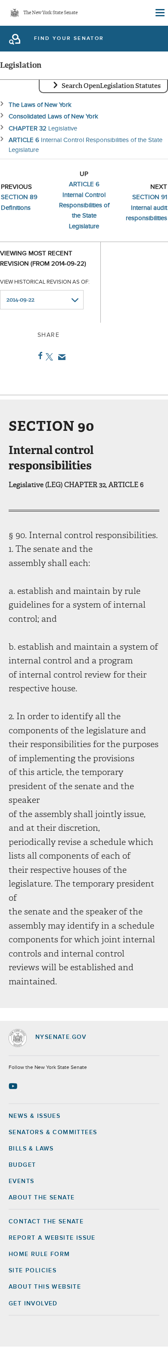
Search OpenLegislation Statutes (111, 86)
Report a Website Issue (52, 1238)
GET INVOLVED (33, 1304)
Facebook (38, 355)
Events (21, 1181)
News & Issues (34, 1116)
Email (60, 357)
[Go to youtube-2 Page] (14, 1086)
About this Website (45, 1287)
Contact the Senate (46, 1222)
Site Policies (32, 1271)
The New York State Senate (50, 13)
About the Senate (42, 1198)
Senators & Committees (53, 1132)
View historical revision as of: (45, 282)
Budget (22, 1165)
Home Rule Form (39, 1254)
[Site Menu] (159, 13)
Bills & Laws (31, 1149)
